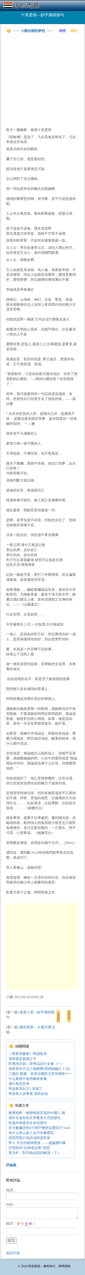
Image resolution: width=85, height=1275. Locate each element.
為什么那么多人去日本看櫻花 (31, 1133)
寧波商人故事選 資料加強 (28, 1094)
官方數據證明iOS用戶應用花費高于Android (41, 1128)
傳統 (73, 31)
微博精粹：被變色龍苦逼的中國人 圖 (36, 1113)
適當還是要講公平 (22, 1059)
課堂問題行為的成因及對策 (29, 1138)
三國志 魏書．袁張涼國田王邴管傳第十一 (40, 1074)
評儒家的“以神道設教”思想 (29, 1148)
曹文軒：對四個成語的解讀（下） (34, 1153)
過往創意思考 (18, 1084)
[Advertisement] (42, 80)
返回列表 (13, 1253)
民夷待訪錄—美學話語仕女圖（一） (36, 1064)
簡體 (62, 31)
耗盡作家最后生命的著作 (27, 1123)
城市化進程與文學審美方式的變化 (34, 1118)
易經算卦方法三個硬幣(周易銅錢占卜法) (39, 1069)
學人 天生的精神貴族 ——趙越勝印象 (37, 1143)
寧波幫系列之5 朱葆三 (25, 1089)
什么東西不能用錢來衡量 (27, 1079)
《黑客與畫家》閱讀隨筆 (27, 1054)
